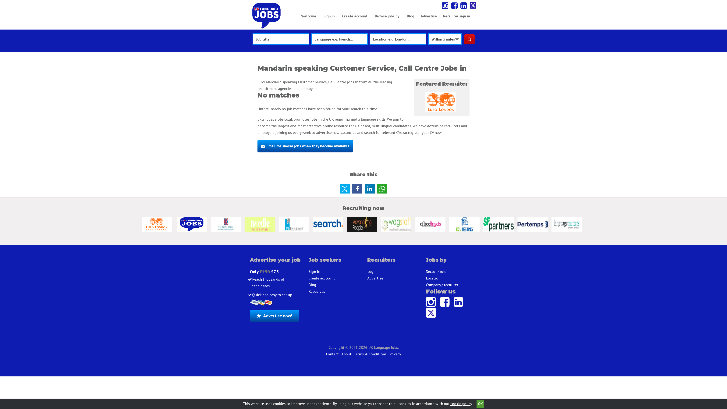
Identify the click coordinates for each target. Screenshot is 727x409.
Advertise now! (277, 316)
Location (433, 278)
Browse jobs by (387, 16)
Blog (410, 16)
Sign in (329, 16)
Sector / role (436, 271)
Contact (333, 354)
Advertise (429, 16)
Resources (317, 291)
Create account (354, 16)
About (346, 354)
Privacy (395, 354)
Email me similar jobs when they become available (308, 146)
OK (480, 403)
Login (372, 271)
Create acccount (322, 278)
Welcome (308, 16)
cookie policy (461, 403)
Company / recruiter (442, 284)
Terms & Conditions (370, 354)
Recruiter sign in (456, 16)
